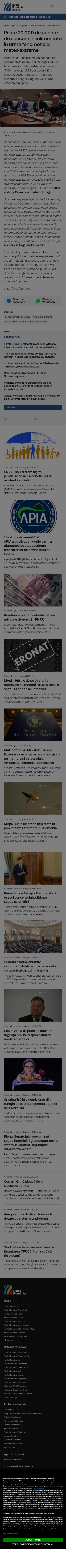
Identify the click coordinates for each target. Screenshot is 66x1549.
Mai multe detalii (39, 1488)
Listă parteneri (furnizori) (11, 1533)
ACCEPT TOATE (33, 1540)
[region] (33, 1509)
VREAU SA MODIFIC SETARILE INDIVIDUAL (33, 1544)
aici (17, 1502)
